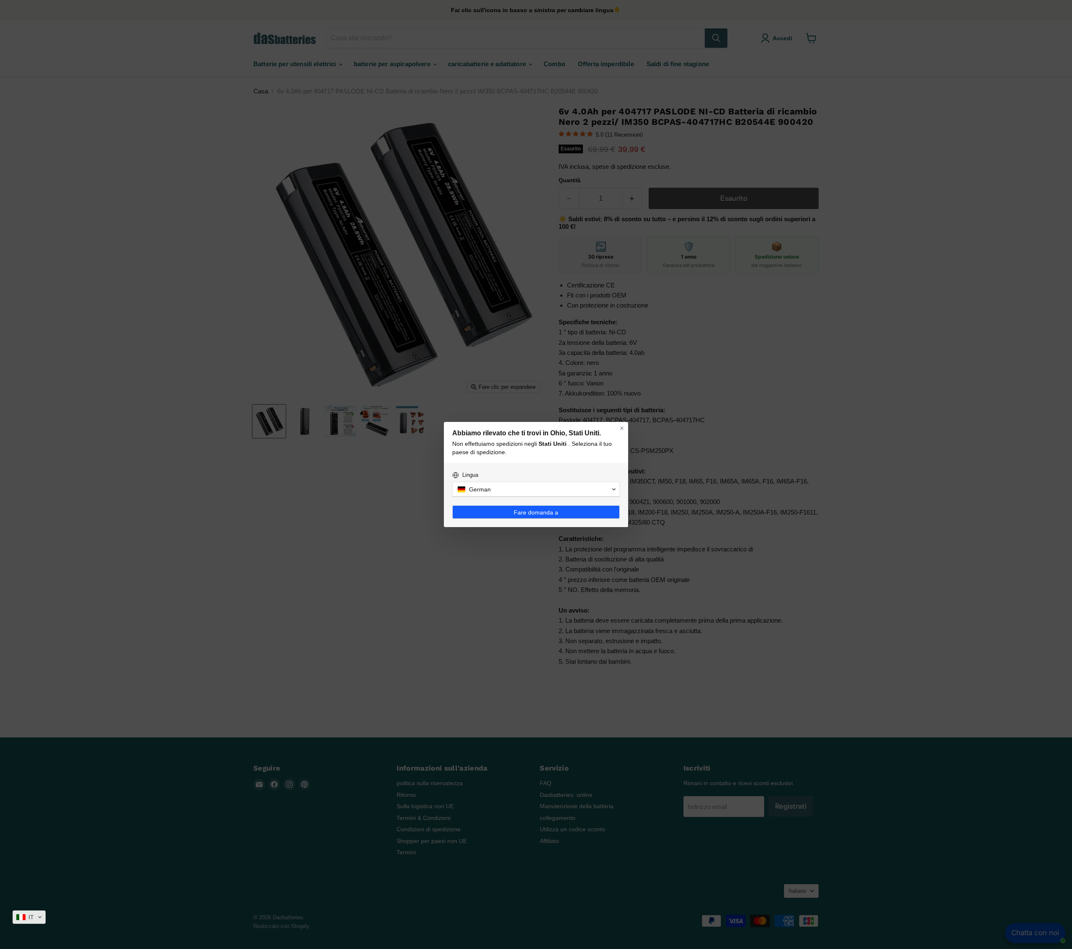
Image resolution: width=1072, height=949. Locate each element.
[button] (29, 917)
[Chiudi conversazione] (621, 428)
